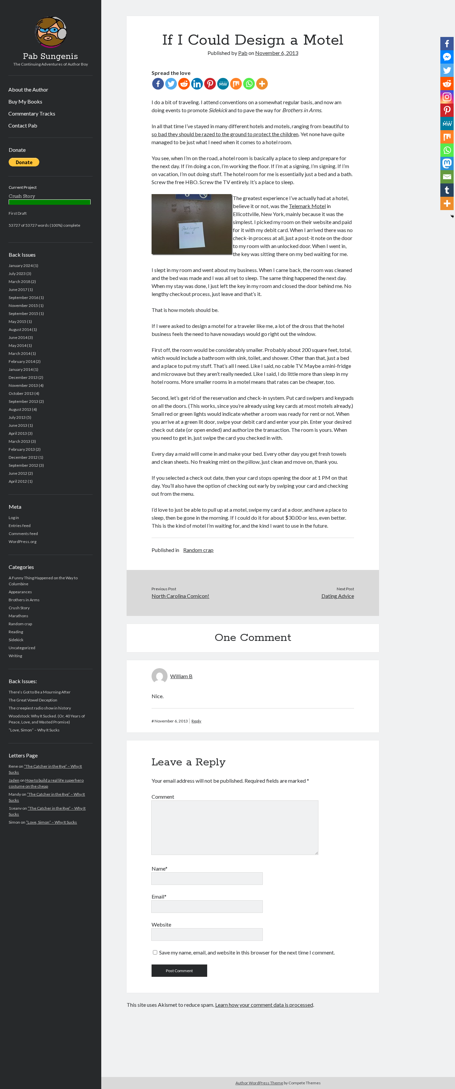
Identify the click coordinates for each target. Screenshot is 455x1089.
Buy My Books (25, 101)
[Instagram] (447, 97)
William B (181, 676)
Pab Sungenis (50, 56)
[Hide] (452, 216)
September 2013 (23, 401)
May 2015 (17, 321)
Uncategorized (22, 647)
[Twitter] (171, 84)
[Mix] (236, 84)
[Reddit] (184, 84)
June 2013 (18, 425)
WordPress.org (22, 541)
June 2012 (18, 473)
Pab (242, 53)
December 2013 (23, 377)
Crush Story (19, 607)
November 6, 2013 (276, 53)
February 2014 (22, 361)
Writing (15, 655)
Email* (159, 896)
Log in (14, 517)
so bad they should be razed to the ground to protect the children (225, 134)
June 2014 (18, 337)
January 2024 (21, 265)
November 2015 (23, 305)
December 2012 (23, 457)
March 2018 (19, 281)
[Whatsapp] (249, 84)
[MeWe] (223, 84)
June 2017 (18, 289)
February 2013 (22, 449)
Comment (163, 796)
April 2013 (18, 433)
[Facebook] (158, 84)
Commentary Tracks (31, 113)
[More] (262, 84)
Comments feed (23, 533)
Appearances (20, 591)
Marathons (18, 615)
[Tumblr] (447, 190)
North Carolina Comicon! (180, 596)
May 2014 (17, 345)
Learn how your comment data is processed (264, 1004)
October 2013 (21, 393)
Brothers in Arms (24, 599)
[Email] (447, 176)
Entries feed (20, 525)
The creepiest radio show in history (40, 707)
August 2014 (20, 329)
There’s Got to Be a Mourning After (40, 691)
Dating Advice (337, 596)
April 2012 (18, 481)
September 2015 (23, 313)
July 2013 (17, 417)
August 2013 (20, 409)
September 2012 (23, 465)
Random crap (20, 623)
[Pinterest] (210, 84)
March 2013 (19, 441)
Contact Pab (22, 125)
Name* (160, 868)
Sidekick (16, 639)
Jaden (14, 780)
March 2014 (19, 353)
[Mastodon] (447, 163)
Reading (16, 631)
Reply (196, 720)
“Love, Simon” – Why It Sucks (34, 729)
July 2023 (17, 273)
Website (161, 924)
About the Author (28, 89)
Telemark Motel (307, 206)
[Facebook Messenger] (447, 57)
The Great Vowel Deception (33, 699)
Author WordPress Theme (259, 1082)
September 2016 (23, 297)
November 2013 (23, 385)
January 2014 (21, 369)
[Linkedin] (197, 84)
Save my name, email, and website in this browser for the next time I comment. (247, 952)
